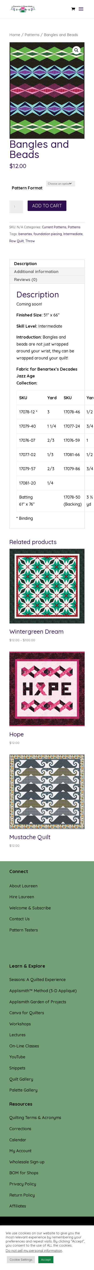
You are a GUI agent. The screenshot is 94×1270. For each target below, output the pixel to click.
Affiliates (17, 1206)
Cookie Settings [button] (21, 1259)
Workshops (20, 1024)
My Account (20, 1150)
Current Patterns (54, 227)
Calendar (17, 1139)
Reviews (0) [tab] (25, 279)
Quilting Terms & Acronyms (35, 1117)
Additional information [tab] (36, 271)
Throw (30, 241)
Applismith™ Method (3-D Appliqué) (43, 990)
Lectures (17, 1034)
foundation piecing (48, 234)
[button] (76, 50)
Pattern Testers (23, 930)
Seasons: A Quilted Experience (37, 979)
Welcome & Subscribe (30, 908)
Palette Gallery (23, 1090)
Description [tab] (25, 263)
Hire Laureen (21, 896)
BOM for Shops (23, 1172)
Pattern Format (27, 188)
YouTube (17, 1056)
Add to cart (47, 205)
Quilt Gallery (21, 1079)
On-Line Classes (24, 1046)
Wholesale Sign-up (26, 1162)
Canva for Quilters (26, 1012)
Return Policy (22, 1195)
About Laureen (23, 885)
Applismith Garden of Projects (37, 1001)
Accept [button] (46, 1259)
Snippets (17, 1068)
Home (14, 34)
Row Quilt (16, 241)
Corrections (20, 1128)
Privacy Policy (22, 1184)
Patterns (32, 34)
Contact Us (19, 918)
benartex (25, 234)
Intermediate (73, 234)
